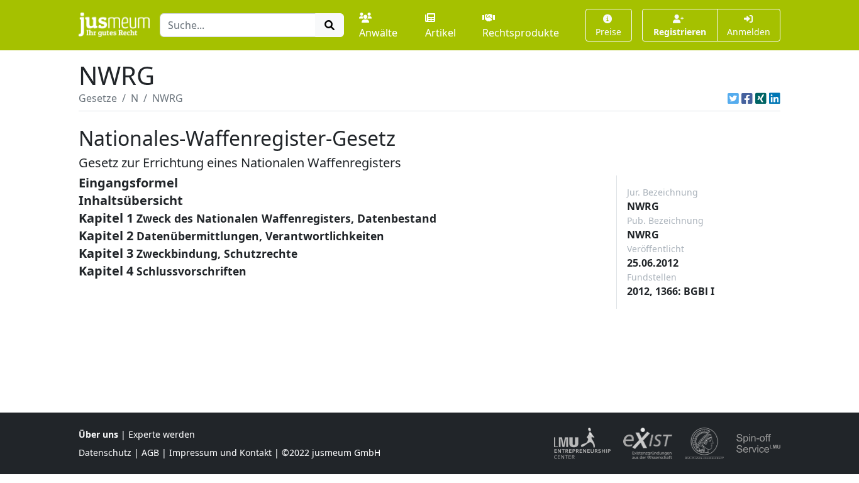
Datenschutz (105, 452)
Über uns (98, 434)
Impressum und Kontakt (220, 452)
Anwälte (378, 33)
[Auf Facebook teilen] (747, 98)
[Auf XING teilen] (761, 98)
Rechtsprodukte (520, 33)
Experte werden (161, 434)
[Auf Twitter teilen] (733, 98)
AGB (150, 452)
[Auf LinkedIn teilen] (774, 98)
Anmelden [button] (748, 32)
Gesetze (98, 98)
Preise (608, 32)
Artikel (440, 33)
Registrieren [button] (679, 32)
